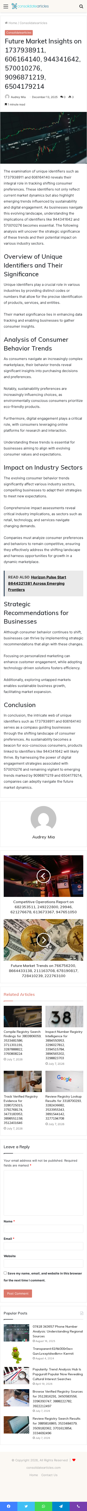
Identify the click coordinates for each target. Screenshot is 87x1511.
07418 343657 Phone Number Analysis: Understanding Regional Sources (58, 1331)
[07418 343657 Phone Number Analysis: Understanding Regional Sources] (16, 1333)
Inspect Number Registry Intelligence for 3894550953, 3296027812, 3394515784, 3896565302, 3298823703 (64, 1045)
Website (10, 1256)
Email (9, 1238)
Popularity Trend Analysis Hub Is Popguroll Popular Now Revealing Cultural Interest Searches (58, 1374)
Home (12, 23)
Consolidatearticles (33, 23)
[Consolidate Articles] (30, 6)
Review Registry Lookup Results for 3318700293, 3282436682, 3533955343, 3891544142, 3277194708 (63, 1107)
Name (9, 1221)
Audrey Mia (18, 97)
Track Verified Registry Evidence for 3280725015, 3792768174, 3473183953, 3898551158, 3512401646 (21, 1109)
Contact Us (49, 1475)
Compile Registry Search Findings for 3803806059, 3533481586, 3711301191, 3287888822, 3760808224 (22, 1043)
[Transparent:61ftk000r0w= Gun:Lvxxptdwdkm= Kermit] (16, 1355)
